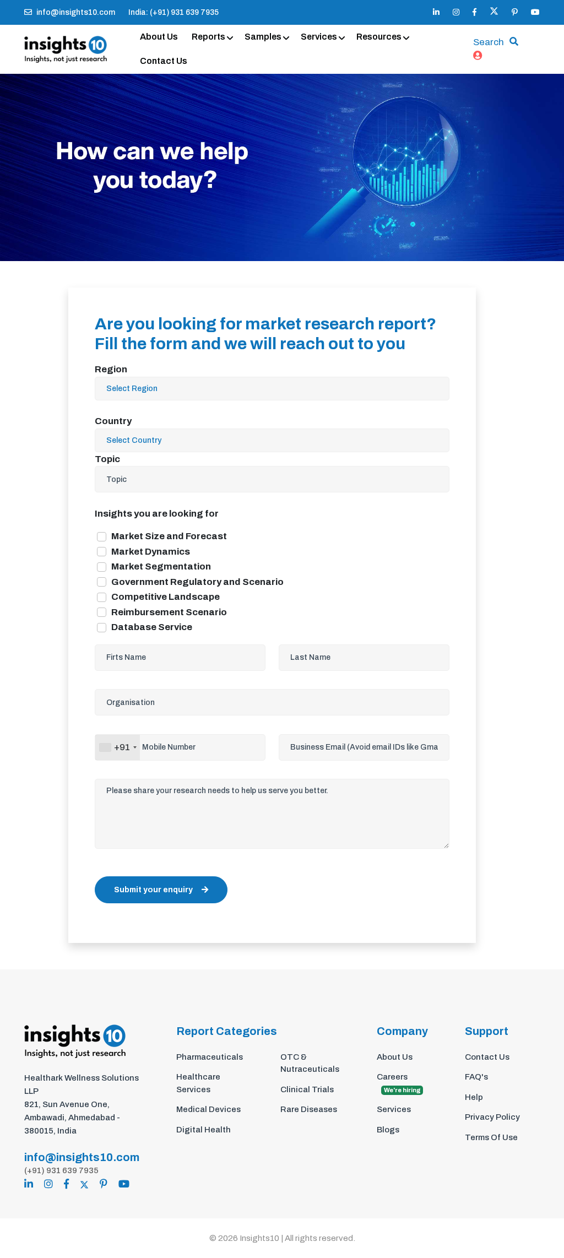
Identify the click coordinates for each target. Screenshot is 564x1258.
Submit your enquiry (153, 890)
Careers (399, 1082)
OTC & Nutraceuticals (309, 1063)
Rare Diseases (308, 1109)
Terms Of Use (491, 1137)
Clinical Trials (307, 1089)
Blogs (388, 1129)
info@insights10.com (75, 12)
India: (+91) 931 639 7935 (173, 12)
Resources (379, 36)
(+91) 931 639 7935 (61, 1170)
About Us (159, 36)
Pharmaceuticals (209, 1057)
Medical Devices (208, 1109)
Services (319, 36)
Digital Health (203, 1129)
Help (474, 1097)
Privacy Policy (492, 1117)
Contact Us (163, 61)
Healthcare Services (198, 1083)
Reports (208, 36)
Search (488, 42)
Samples (263, 36)
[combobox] (117, 747)
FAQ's (476, 1076)
